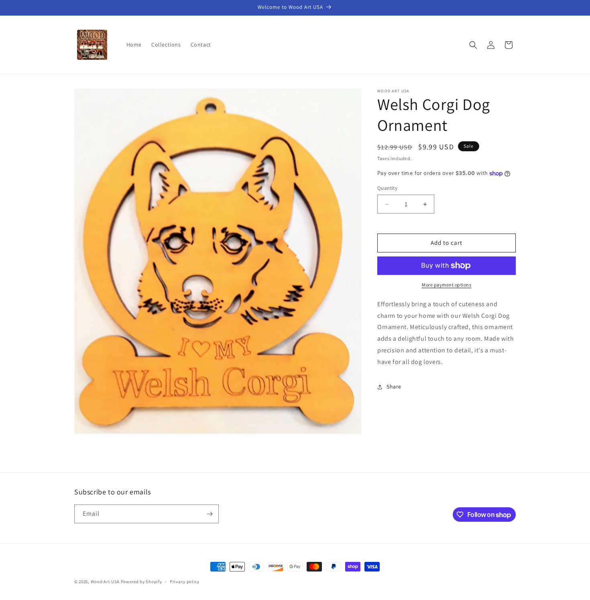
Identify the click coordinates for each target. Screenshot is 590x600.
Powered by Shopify (141, 581)
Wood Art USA (105, 581)
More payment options (446, 285)
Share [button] (394, 386)
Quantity (387, 188)
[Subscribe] (209, 513)
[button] (473, 45)
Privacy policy (184, 581)
